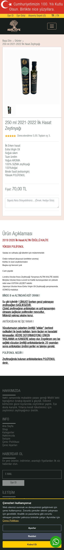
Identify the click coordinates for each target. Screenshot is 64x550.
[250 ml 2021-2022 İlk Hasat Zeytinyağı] (10, 110)
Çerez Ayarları (9, 445)
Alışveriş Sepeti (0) (37, 16)
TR (53, 16)
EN (57, 16)
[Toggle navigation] (51, 26)
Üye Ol (10, 16)
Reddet (32, 536)
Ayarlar (32, 528)
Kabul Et (32, 544)
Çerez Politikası (10, 442)
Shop (5, 429)
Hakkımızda (8, 436)
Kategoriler (8, 433)
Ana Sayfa (7, 426)
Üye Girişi (21, 16)
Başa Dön (6, 41)
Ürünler (18, 41)
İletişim (6, 439)
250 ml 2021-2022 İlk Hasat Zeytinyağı (21, 44)
